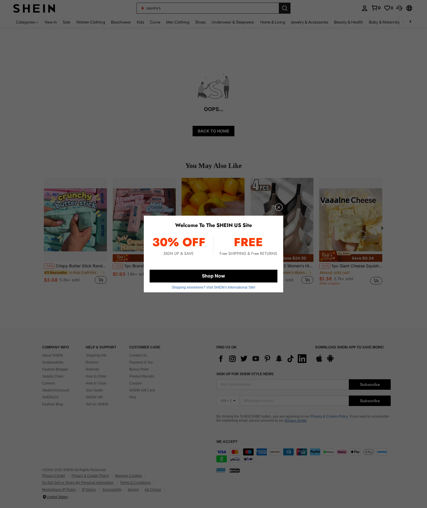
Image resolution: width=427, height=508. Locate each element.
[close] (278, 207)
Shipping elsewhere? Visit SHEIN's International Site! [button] (213, 287)
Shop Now (213, 276)
